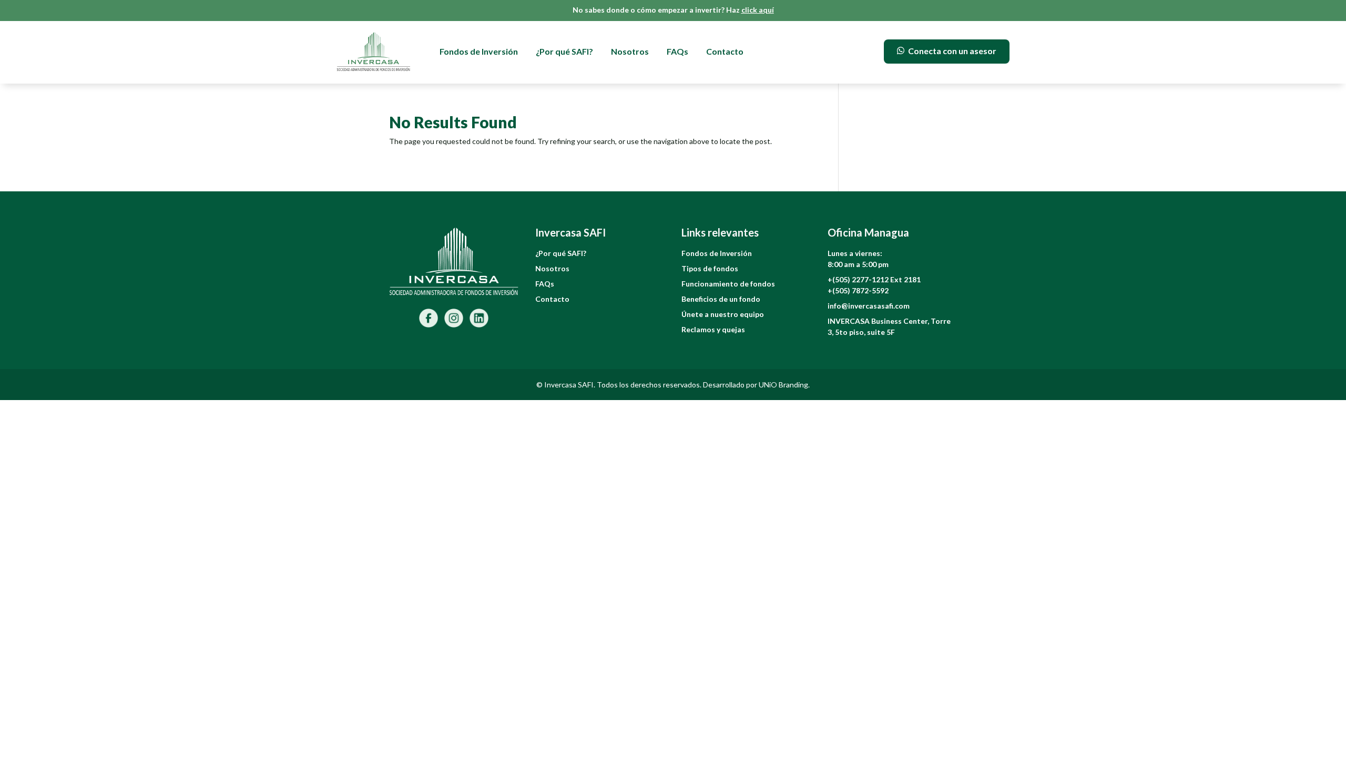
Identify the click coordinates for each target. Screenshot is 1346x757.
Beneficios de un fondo (720, 298)
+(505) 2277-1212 (859, 279)
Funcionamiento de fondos (728, 283)
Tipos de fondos (709, 268)
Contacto (724, 51)
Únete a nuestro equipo (722, 314)
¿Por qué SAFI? (564, 51)
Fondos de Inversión (479, 51)
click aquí (757, 9)
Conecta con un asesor (952, 51)
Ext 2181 (905, 279)
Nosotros (630, 51)
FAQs (677, 51)
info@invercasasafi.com (869, 305)
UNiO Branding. (784, 384)
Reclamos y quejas (713, 329)
